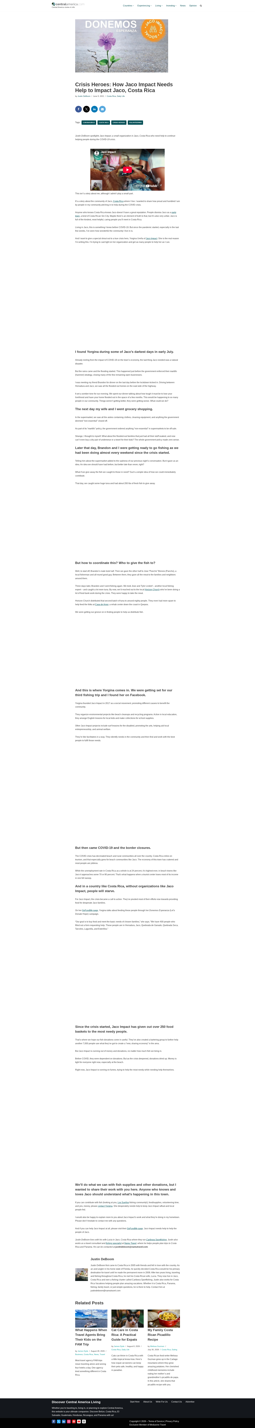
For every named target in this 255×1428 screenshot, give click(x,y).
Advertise (190, 1402)
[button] (133, 5)
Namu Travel (130, 1243)
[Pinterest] (74, 1421)
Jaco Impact (151, 238)
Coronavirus (89, 123)
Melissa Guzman (157, 1346)
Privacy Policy (172, 1421)
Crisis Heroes (119, 123)
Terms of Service (156, 1421)
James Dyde (83, 1351)
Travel (102, 1354)
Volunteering (135, 123)
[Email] (102, 109)
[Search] (201, 6)
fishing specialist (114, 1243)
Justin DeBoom (84, 96)
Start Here (135, 1402)
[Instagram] (69, 1421)
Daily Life (121, 96)
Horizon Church (152, 589)
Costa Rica (111, 96)
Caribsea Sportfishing (156, 1240)
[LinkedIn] (94, 109)
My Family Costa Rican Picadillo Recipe (160, 1334)
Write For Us (162, 1402)
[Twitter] (86, 109)
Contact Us (176, 1402)
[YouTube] (79, 1421)
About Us (147, 1402)
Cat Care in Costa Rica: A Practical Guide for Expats (124, 1334)
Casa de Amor (101, 604)
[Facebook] (78, 109)
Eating (174, 1349)
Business (79, 1354)
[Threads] (84, 1421)
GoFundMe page (90, 910)
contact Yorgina (105, 1206)
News (183, 6)
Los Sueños (123, 1202)
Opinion (193, 6)
